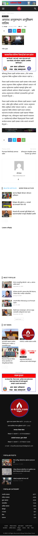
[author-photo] (19, 170)
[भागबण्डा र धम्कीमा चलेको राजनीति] (28, 334)
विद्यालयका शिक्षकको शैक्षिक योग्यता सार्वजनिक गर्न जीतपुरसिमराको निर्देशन (8, 361)
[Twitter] (14, 31)
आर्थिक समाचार (5, 339)
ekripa (5, 26)
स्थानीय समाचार (5, 356)
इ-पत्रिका (19, 530)
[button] (3, 8)
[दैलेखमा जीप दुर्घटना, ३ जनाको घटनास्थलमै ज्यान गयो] (7, 204)
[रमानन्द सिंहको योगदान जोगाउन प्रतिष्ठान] (7, 195)
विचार (32, 528)
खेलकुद (19, 528)
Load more (18, 319)
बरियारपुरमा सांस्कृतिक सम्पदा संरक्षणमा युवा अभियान (28, 153)
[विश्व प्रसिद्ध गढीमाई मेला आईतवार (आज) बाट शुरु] (7, 462)
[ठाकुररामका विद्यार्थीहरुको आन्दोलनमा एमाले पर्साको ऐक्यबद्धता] (28, 352)
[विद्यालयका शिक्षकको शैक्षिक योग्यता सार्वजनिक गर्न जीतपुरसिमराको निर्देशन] (10, 352)
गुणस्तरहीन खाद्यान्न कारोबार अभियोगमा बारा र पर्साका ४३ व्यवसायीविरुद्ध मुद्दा (8, 343)
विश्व (28, 528)
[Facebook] (10, 31)
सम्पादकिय (22, 339)
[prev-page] (3, 221)
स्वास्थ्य (24, 528)
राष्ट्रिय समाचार (10, 13)
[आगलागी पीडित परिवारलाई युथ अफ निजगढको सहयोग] (7, 303)
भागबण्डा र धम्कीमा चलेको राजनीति (28, 341)
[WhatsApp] (23, 31)
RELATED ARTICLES (10, 188)
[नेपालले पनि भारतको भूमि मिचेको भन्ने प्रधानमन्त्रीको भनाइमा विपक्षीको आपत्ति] (7, 214)
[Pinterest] (19, 31)
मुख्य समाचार (20, 526)
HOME (4, 197)
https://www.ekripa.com (19, 175)
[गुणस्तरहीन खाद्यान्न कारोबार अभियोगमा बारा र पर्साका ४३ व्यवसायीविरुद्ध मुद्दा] (10, 334)
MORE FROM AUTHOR (26, 188)
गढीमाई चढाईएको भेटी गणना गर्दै (20, 478)
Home (3, 13)
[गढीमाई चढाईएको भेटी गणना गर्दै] (7, 481)
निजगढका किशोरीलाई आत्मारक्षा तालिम (10, 153)
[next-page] (6, 221)
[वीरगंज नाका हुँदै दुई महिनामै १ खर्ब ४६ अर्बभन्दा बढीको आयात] (7, 284)
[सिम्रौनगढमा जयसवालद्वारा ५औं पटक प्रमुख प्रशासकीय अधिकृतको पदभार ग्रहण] (7, 312)
